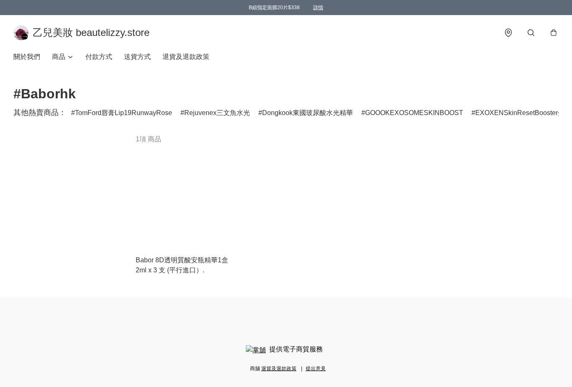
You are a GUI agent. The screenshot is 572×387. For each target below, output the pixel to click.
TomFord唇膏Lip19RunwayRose (123, 112)
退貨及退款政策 (185, 56)
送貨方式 (137, 56)
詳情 (318, 7)
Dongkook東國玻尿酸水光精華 (307, 112)
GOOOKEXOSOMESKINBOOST (414, 112)
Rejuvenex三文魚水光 (217, 112)
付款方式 (98, 56)
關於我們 (26, 56)
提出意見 (316, 369)
